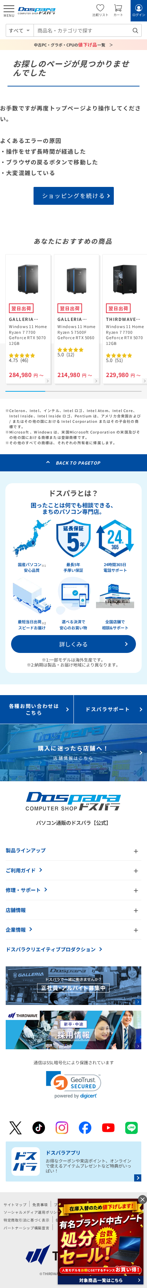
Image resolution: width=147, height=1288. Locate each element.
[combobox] (88, 30)
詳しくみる (73, 644)
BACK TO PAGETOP (78, 463)
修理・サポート (23, 889)
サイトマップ (15, 1204)
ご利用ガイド (21, 870)
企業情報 (16, 929)
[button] (73, 1084)
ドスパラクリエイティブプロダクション (51, 949)
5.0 (65, 354)
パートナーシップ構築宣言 (27, 1227)
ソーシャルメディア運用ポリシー (32, 1212)
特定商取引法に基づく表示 (27, 1220)
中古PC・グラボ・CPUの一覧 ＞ (73, 44)
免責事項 (40, 1204)
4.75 (18, 360)
